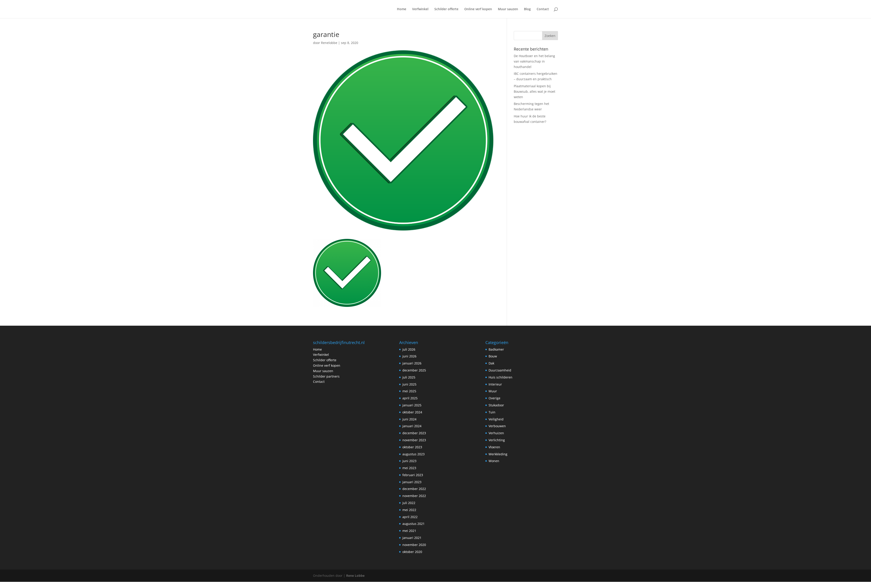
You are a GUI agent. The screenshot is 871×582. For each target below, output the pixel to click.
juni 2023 (409, 461)
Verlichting (497, 440)
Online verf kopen (478, 9)
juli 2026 (408, 349)
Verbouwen (497, 426)
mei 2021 (409, 531)
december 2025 (414, 370)
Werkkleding (498, 454)
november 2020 (414, 545)
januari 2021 (411, 538)
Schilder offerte (446, 9)
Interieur (495, 384)
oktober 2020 (412, 552)
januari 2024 (411, 426)
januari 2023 (411, 482)
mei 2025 (409, 391)
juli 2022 (408, 503)
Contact (543, 9)
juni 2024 (409, 419)
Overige (494, 398)
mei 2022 (409, 510)
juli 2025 (408, 377)
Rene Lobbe (355, 575)
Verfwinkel (420, 9)
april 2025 (410, 398)
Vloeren (494, 447)
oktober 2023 (412, 447)
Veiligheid (496, 419)
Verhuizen (496, 433)
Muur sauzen (508, 9)
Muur (493, 391)
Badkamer (496, 349)
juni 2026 (409, 356)
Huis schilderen (500, 377)
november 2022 (414, 496)
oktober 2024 (412, 412)
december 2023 (414, 433)
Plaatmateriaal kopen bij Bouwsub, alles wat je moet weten (534, 91)
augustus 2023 (413, 454)
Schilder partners (326, 376)
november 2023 (414, 440)
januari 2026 (411, 363)
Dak (491, 363)
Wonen (494, 461)
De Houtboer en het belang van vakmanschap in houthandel (534, 61)
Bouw (493, 356)
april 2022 (410, 517)
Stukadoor (496, 405)
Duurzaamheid (500, 370)
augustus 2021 (413, 523)
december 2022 (414, 489)
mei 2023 (409, 468)
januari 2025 (411, 405)
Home (401, 9)
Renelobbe (329, 43)
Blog (527, 9)
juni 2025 (409, 384)
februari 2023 (412, 475)
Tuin (492, 412)
